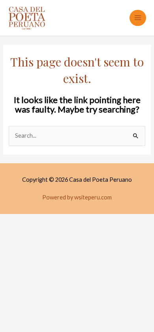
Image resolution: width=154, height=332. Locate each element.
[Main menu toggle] (138, 18)
